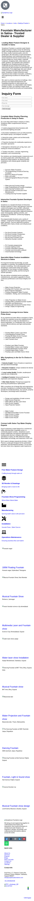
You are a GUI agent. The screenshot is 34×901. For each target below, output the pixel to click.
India (15, 23)
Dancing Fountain (10, 748)
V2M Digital (27, 898)
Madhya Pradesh (23, 23)
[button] (17, 17)
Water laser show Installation (15, 657)
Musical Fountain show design (16, 806)
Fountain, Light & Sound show (16, 777)
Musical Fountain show (12, 686)
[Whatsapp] (6, 843)
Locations (9, 23)
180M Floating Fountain (13, 567)
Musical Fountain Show (13, 596)
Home (3, 23)
